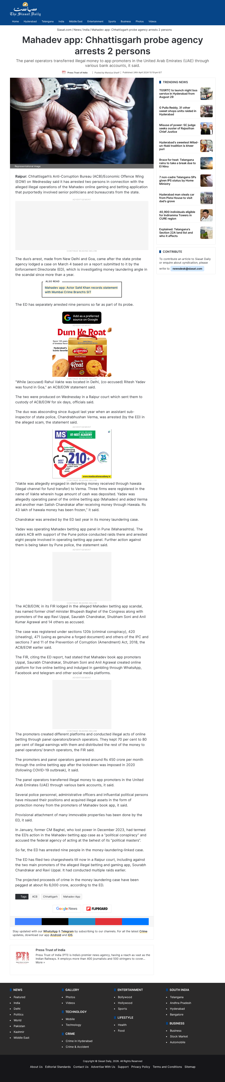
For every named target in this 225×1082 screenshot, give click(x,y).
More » (40, 962)
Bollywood (125, 997)
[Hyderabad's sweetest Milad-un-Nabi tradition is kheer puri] (206, 146)
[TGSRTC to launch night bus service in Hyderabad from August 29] (206, 94)
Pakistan (19, 1026)
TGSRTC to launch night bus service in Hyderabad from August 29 (178, 93)
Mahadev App (71, 896)
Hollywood (125, 1003)
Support (123, 1066)
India (61, 21)
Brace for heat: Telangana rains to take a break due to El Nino (177, 163)
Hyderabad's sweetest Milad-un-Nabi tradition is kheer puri (178, 146)
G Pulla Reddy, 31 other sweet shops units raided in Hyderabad (177, 111)
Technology (73, 1025)
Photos (140, 21)
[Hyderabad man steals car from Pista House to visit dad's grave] (206, 198)
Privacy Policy (140, 1066)
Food (121, 1030)
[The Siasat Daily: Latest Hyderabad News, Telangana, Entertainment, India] (25, 9)
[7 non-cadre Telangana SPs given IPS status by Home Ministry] (206, 180)
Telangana (48, 21)
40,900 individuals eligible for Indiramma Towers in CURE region (177, 215)
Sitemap (190, 1066)
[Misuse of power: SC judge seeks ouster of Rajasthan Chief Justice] (206, 128)
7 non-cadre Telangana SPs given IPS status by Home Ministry (177, 180)
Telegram (67, 931)
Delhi (17, 1008)
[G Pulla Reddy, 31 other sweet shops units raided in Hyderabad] (206, 111)
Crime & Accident (77, 1046)
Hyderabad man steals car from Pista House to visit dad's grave (176, 198)
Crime (143, 931)
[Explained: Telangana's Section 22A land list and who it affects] (206, 233)
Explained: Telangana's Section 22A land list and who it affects (176, 232)
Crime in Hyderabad (79, 1041)
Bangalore (176, 1014)
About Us (36, 1066)
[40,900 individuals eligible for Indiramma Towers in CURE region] (206, 215)
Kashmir (19, 1032)
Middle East (75, 21)
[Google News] (67, 909)
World (17, 1020)
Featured (19, 997)
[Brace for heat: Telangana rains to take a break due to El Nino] (206, 163)
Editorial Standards (58, 1066)
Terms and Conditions (167, 1066)
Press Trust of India (78, 72)
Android (55, 935)
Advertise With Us (103, 1066)
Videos (152, 21)
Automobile (177, 1042)
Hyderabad (30, 21)
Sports (112, 21)
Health (122, 1025)
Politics (18, 1014)
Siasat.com (64, 29)
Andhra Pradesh (180, 1003)
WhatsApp (50, 931)
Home (15, 21)
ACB (34, 896)
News (77, 29)
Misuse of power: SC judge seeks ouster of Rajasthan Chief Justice (177, 128)
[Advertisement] (81, 225)
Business (126, 21)
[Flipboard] (97, 909)
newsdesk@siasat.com (187, 268)
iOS (70, 935)
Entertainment (95, 21)
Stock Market (179, 1036)
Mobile (70, 1019)
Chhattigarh (50, 896)
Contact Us (80, 1066)
